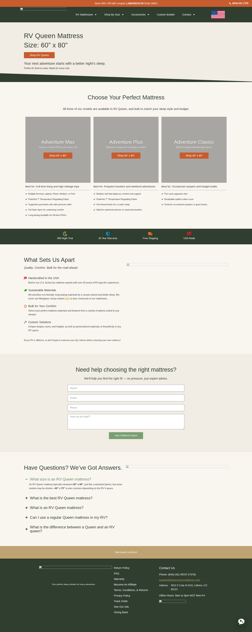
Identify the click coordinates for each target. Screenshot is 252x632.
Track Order (121, 601)
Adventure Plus (126, 142)
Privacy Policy (122, 595)
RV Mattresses (84, 14)
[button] (39, 55)
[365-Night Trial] (65, 234)
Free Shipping (150, 238)
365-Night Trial (65, 238)
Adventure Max (58, 142)
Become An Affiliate (125, 584)
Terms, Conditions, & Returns (131, 590)
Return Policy (122, 567)
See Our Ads (121, 606)
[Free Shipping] (150, 234)
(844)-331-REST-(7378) (182, 574)
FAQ (116, 573)
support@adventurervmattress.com (179, 580)
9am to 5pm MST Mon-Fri (190, 595)
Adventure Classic (194, 142)
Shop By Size (112, 14)
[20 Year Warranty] (108, 234)
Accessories (138, 14)
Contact (186, 14)
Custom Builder (166, 14)
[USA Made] (189, 234)
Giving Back (121, 612)
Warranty (119, 579)
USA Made (189, 238)
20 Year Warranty (107, 238)
